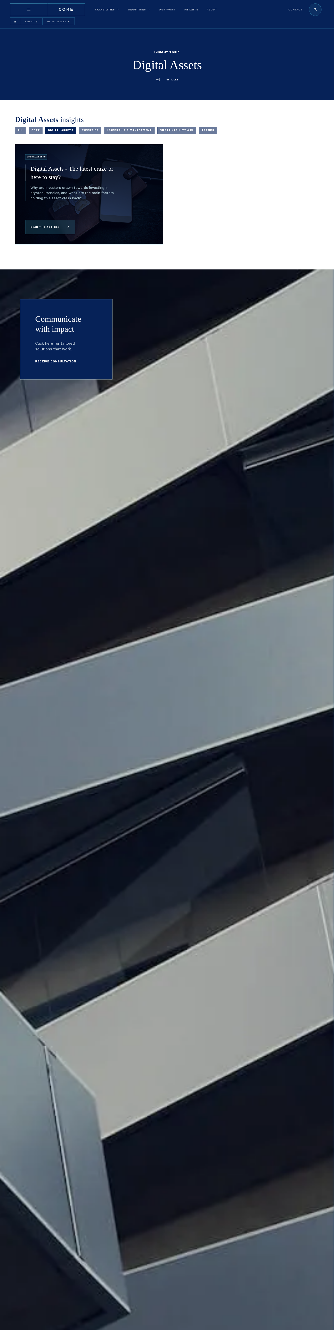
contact (295, 9)
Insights (191, 9)
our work (167, 9)
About (212, 9)
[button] (107, 9)
